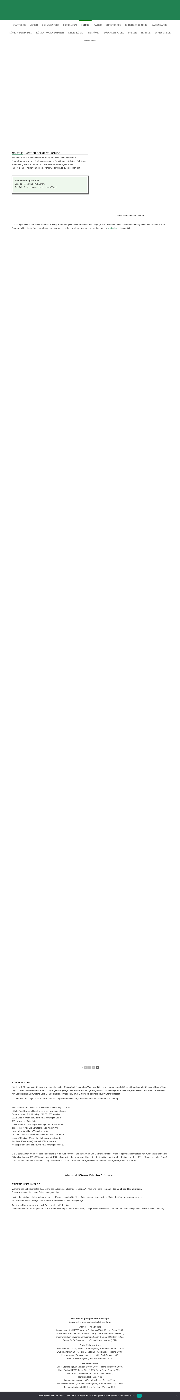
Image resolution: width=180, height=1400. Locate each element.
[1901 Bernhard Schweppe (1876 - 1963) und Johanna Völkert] (107, 247)
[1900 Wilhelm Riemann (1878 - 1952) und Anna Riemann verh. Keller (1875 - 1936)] (73, 247)
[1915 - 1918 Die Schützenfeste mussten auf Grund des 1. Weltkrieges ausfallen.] (38, 339)
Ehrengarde (113, 25)
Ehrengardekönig (136, 25)
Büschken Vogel (114, 33)
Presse (132, 33)
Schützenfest (50, 25)
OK (139, 1396)
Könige (85, 25)
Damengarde (159, 25)
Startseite (19, 25)
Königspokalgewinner (50, 33)
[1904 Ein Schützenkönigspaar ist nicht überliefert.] (73, 270)
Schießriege (163, 33)
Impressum (90, 40)
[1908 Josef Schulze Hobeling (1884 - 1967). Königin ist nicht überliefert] (73, 293)
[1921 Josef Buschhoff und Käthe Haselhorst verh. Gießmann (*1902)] (141, 339)
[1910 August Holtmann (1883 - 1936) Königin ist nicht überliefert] (141, 293)
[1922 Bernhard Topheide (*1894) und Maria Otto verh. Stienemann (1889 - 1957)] (38, 362)
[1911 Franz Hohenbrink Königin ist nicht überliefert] (38, 316)
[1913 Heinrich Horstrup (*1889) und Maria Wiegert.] (107, 316)
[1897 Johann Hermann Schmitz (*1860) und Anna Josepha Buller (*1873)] (38, 247)
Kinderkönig (75, 33)
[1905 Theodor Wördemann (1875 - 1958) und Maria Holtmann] (107, 270)
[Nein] (176, 1395)
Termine (145, 33)
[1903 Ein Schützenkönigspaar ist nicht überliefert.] (38, 270)
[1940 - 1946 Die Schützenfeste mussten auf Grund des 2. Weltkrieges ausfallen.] (102, 454)
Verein (34, 25)
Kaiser (98, 25)
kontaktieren (113, 228)
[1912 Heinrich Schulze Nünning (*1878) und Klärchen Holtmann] (73, 316)
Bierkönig (93, 33)
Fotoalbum (70, 25)
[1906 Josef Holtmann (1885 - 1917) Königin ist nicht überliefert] (141, 270)
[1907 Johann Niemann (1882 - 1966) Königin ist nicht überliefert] (38, 293)
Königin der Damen (20, 33)
